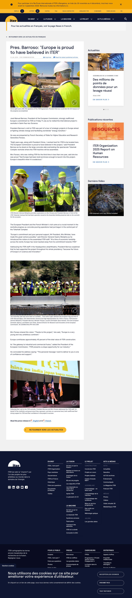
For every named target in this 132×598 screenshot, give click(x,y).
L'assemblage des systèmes (91, 499)
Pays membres (53, 472)
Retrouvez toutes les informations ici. (54, 6)
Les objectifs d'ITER (73, 484)
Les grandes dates (91, 521)
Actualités (106, 469)
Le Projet (84, 19)
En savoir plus (100, 99)
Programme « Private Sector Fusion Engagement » (92, 559)
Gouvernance (52, 475)
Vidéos (105, 500)
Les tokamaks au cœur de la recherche (72, 488)
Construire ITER (90, 469)
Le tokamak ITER (72, 515)
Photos (105, 497)
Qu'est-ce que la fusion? (72, 466)
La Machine (66, 19)
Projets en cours (90, 472)
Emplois (50, 554)
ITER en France (53, 479)
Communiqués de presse (72, 565)
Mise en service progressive (90, 504)
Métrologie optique (91, 513)
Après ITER (70, 494)
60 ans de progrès (72, 480)
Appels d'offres (108, 554)
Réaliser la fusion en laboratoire (73, 471)
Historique (51, 482)
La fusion (47, 19)
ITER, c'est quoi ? (54, 558)
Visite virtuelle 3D (109, 503)
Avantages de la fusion (71, 476)
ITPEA (87, 554)
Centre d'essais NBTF (90, 479)
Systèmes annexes (72, 518)
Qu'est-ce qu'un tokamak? (71, 510)
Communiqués (108, 482)
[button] (128, 17)
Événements (107, 479)
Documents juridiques (52, 489)
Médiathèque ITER (109, 507)
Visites (50, 494)
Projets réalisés (90, 475)
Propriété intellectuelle (107, 558)
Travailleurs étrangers (107, 563)
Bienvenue (70, 554)
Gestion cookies (8, 566)
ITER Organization (54, 469)
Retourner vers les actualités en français (27, 37)
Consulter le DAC (72, 533)
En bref (31, 19)
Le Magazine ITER (109, 485)
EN (121, 11)
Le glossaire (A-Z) (72, 497)
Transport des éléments (71, 525)
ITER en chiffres (71, 558)
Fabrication (70, 521)
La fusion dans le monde (91, 565)
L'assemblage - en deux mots (91, 489)
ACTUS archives (109, 475)
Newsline (106, 472)
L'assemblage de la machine (91, 494)
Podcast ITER (108, 489)
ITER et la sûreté (71, 530)
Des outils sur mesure (89, 509)
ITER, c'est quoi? (53, 466)
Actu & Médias (103, 19)
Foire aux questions (54, 485)
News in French (63, 26)
